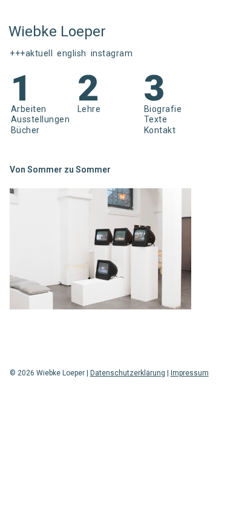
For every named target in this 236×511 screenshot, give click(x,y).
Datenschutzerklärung (127, 373)
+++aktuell (31, 53)
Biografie (163, 109)
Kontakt (160, 130)
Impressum (190, 373)
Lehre (89, 109)
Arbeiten (29, 109)
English (72, 53)
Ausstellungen (40, 119)
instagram (112, 53)
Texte (156, 119)
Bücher (25, 130)
